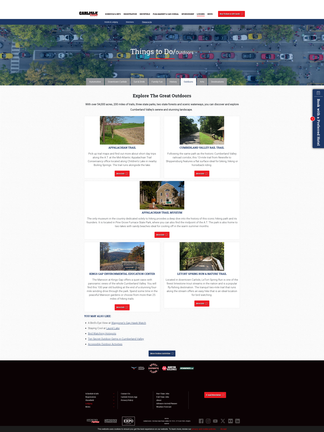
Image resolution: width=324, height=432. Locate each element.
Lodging (201, 14)
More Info (120, 173)
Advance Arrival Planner (166, 403)
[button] (312, 118)
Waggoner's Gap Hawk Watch (128, 323)
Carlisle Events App (129, 397)
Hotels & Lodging (111, 22)
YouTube (215, 421)
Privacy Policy (127, 400)
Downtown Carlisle (117, 81)
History (173, 81)
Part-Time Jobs (162, 393)
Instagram (208, 421)
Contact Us (125, 393)
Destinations (217, 81)
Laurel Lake (113, 328)
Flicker (230, 421)
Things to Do (147, 22)
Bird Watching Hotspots (102, 333)
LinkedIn (237, 421)
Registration (130, 14)
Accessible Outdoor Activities (105, 344)
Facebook (201, 421)
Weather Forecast (163, 407)
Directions (130, 22)
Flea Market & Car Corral (166, 14)
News (210, 14)
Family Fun (157, 81)
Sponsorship (187, 14)
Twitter (223, 421)
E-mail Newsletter (213, 395)
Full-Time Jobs (162, 397)
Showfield (145, 14)
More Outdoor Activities (160, 353)
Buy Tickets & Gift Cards (230, 14)
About (158, 400)
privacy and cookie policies (204, 429)
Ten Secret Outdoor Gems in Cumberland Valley (116, 338)
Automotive (95, 81)
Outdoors (188, 81)
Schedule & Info (113, 14)
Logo (88, 14)
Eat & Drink (139, 81)
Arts (202, 81)
